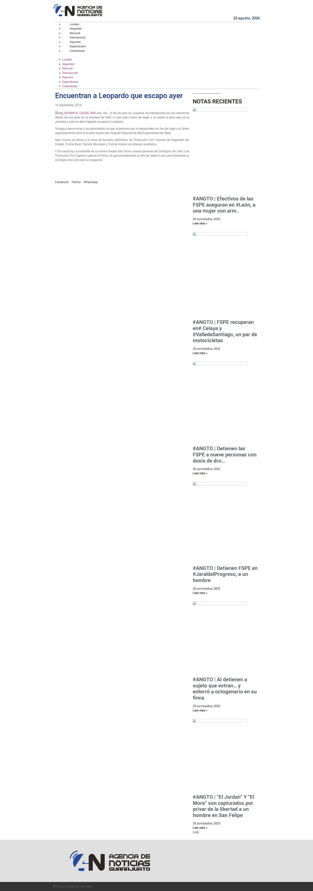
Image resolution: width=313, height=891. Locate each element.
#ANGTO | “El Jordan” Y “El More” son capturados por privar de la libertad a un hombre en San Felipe (223, 806)
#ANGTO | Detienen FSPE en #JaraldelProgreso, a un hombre (225, 574)
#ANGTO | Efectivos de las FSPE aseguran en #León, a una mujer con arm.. (224, 205)
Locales (67, 59)
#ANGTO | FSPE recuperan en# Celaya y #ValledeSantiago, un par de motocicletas (225, 331)
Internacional (70, 73)
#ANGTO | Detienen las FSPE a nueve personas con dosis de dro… (224, 455)
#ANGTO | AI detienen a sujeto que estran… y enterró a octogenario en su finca (225, 688)
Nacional (67, 68)
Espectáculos (70, 81)
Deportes (67, 77)
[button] (156, 55)
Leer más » (200, 223)
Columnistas (77, 50)
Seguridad (68, 64)
